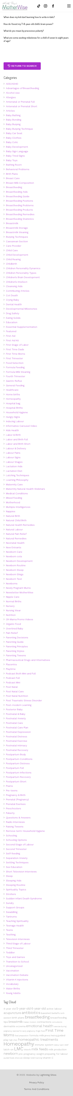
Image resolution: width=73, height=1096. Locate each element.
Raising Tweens (14, 826)
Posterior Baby (14, 709)
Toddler (10, 952)
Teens (9, 930)
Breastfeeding (14, 187)
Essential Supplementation (21, 326)
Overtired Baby (14, 628)
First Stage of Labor (17, 344)
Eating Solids (13, 318)
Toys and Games (15, 957)
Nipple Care (12, 596)
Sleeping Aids (13, 880)
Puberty (10, 813)
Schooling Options (16, 840)
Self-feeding (13, 853)
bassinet (46, 1013)
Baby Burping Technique (19, 128)
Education (11, 322)
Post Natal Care (15, 691)
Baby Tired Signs (15, 155)
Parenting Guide (15, 642)
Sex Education (14, 867)
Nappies (10, 511)
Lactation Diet (14, 471)
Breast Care (13, 178)
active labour (54, 1008)
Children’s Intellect (16, 281)
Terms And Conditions (36, 1089)
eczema (20, 1026)
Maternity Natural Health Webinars (25, 488)
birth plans (18, 1017)
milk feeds (39, 1049)
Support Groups (15, 907)
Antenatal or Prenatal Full (20, 101)
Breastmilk (12, 223)
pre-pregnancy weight (31, 1053)
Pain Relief (12, 633)
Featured (11, 331)
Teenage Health (15, 925)
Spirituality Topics (16, 889)
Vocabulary (12, 984)
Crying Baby (12, 299)
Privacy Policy (36, 1082)
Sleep (9, 876)
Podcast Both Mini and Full (21, 673)
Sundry (10, 903)
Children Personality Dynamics (23, 268)
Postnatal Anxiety (16, 718)
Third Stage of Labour (18, 943)
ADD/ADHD (12, 83)
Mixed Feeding (14, 497)
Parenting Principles (17, 646)
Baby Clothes (13, 137)
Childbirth (11, 263)
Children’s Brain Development (23, 277)
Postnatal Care (14, 723)
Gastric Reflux (14, 380)
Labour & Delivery (16, 448)
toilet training (36, 1058)
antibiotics (31, 1012)
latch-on (8, 1049)
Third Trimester (15, 948)
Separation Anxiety (17, 858)
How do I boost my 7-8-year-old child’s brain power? (28, 24)
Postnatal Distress (16, 736)
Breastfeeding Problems (20, 205)
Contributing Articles (17, 290)
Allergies (11, 97)
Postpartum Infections (18, 772)
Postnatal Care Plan (17, 727)
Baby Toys (11, 160)
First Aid (10, 335)
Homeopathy (13, 398)
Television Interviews (18, 939)
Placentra (11, 664)
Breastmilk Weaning (17, 232)
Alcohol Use (13, 92)
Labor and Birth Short (18, 443)
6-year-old (38, 1008)
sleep (26, 1057)
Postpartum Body (16, 754)
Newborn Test (14, 579)
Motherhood (13, 502)
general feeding (50, 1036)
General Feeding (15, 385)
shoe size (19, 1058)
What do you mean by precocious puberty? (24, 30)
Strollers (11, 894)
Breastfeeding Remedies (20, 214)
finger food (40, 1031)
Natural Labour (14, 529)
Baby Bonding (13, 119)
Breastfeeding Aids (17, 191)
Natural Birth (13, 516)
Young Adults (13, 993)
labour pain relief (61, 1045)
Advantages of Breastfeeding (22, 88)
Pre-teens (11, 790)
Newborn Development (19, 561)
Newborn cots (14, 556)
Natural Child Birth (16, 520)
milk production (58, 1049)
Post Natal (12, 687)
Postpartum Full (15, 768)
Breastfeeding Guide (17, 196)
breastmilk (16, 1021)
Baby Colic (12, 142)
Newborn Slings (14, 574)
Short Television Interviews (21, 871)
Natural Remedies (16, 538)
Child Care (12, 250)
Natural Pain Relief (16, 534)
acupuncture (12, 1013)
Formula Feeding (15, 367)
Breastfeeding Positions (19, 200)
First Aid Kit (12, 340)
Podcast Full (13, 678)
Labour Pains (13, 452)
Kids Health (12, 430)
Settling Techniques (17, 862)
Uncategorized (14, 966)
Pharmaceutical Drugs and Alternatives (28, 660)
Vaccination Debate (17, 975)
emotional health (39, 1026)
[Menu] (68, 6)
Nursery (10, 606)
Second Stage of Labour (20, 844)
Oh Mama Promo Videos (19, 619)
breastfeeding (37, 1017)
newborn (11, 1053)
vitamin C (48, 1057)
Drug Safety (12, 313)
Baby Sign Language (17, 151)
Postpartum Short (16, 781)
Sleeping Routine (15, 885)
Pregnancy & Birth (15, 795)
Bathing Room (14, 164)
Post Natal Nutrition (17, 696)
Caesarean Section (17, 241)
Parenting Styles (15, 651)
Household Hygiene (17, 412)
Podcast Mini (13, 682)
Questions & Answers (18, 817)
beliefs (56, 1013)
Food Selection (14, 363)
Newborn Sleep (15, 570)
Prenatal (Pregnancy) (17, 799)
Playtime (11, 669)
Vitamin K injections (17, 979)
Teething (11, 934)
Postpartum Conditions (19, 759)
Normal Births (13, 601)
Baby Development (17, 146)
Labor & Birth (13, 434)
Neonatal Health (15, 542)
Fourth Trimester (15, 376)
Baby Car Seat (14, 133)
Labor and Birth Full (17, 439)
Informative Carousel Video (21, 426)
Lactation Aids (14, 466)
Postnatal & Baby (15, 714)
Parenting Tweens (16, 655)
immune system (44, 1044)
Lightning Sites (48, 1074)
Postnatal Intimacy (16, 745)
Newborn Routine (16, 565)
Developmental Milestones (21, 308)
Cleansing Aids (14, 286)
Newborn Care (14, 551)
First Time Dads (15, 349)
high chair (13, 1040)
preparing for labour (56, 1053)
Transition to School (17, 961)
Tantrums (11, 916)
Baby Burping (13, 124)
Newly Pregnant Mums (18, 588)
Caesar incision (29, 1022)
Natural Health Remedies (20, 525)
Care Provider (13, 245)
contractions (44, 1022)
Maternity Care (14, 484)
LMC (18, 1048)
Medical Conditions (17, 493)
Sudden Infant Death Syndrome (24, 898)
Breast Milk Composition (20, 182)
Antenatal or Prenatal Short (21, 106)
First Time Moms (15, 353)
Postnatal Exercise (16, 741)
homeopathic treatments (38, 1039)
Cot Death (12, 295)
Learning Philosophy (17, 480)
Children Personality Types (21, 273)
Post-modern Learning (18, 705)
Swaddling (11, 912)
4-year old (10, 1008)
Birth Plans (12, 173)
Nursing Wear (13, 610)
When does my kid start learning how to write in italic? (29, 17)
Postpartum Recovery (18, 777)
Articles (10, 110)
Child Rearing (13, 259)
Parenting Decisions (17, 637)
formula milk (36, 1035)
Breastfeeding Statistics (20, 219)
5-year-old (23, 1008)
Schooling (11, 835)
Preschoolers (13, 808)
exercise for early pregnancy (24, 1031)
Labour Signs (13, 457)
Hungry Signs (13, 417)
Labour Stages (14, 462)
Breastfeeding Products (19, 209)
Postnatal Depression (18, 732)
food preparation (22, 1036)
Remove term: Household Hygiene (25, 831)
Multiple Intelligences (18, 507)
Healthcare (12, 389)
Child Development (17, 254)
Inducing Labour (15, 421)
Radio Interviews (15, 822)
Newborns (11, 583)
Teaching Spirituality (17, 921)
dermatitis (9, 1026)
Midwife (27, 1050)
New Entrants (13, 547)
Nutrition (11, 615)
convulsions (57, 1022)
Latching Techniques (17, 475)
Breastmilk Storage (17, 227)
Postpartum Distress (18, 763)
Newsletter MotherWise (19, 592)
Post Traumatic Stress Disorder (24, 700)
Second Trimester (16, 849)
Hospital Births (14, 407)
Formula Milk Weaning (18, 372)
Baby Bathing (13, 115)
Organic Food (13, 624)
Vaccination (12, 970)
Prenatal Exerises (16, 804)
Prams (9, 786)
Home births (13, 394)
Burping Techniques (17, 236)
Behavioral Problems (17, 169)
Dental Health (14, 304)
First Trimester (14, 358)
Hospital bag (13, 403)
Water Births (13, 988)
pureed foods (9, 1058)
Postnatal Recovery (17, 750)
